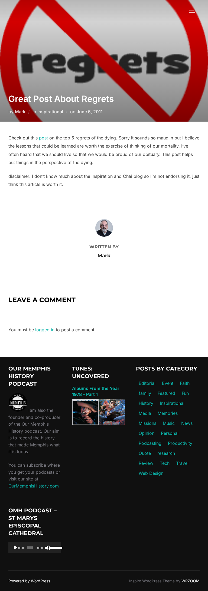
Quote (145, 453)
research (166, 453)
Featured (166, 393)
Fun (185, 393)
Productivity (180, 443)
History (146, 403)
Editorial (147, 383)
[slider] (53, 547)
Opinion (146, 433)
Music (169, 423)
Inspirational (50, 111)
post (43, 138)
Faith (185, 383)
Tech (165, 463)
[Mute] (47, 547)
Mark (20, 111)
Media (145, 413)
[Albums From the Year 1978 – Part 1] (98, 423)
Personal (169, 433)
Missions (147, 423)
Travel (182, 463)
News (187, 423)
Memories (168, 413)
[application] (34, 547)
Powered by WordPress (29, 581)
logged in (44, 329)
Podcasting (150, 443)
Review (146, 463)
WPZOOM (190, 581)
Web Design (151, 473)
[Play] (15, 547)
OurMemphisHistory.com (33, 486)
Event (167, 383)
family (145, 393)
